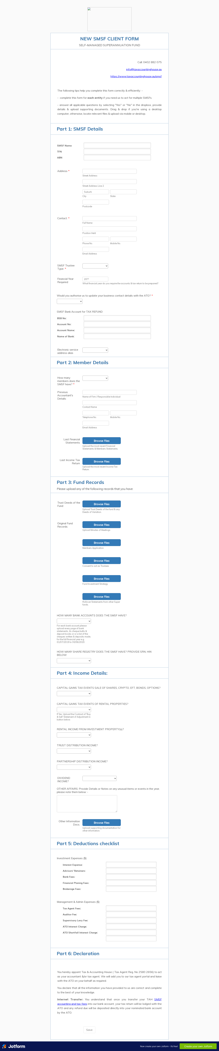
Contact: (63, 218)
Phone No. (87, 243)
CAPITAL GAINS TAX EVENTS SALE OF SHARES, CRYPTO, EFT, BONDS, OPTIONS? (108, 687)
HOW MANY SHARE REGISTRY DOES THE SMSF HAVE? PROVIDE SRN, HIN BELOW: (104, 653)
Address (63, 171)
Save (89, 1029)
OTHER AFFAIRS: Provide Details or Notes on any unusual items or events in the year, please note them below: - (108, 790)
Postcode (87, 206)
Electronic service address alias (67, 351)
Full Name (87, 222)
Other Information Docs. (69, 823)
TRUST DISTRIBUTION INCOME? (77, 745)
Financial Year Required (65, 280)
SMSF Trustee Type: (66, 267)
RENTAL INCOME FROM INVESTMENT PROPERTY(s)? (90, 729)
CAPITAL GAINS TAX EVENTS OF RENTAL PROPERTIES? (92, 704)
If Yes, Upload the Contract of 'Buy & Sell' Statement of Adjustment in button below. (74, 717)
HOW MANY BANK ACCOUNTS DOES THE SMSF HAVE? (92, 615)
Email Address (89, 253)
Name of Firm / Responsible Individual (101, 396)
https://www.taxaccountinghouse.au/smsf (136, 76)
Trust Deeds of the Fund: (68, 504)
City (84, 196)
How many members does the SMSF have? (68, 381)
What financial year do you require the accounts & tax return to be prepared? (120, 283)
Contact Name (89, 407)
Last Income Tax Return (70, 461)
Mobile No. (115, 243)
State (112, 196)
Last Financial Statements (71, 441)
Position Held (89, 233)
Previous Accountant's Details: (65, 395)
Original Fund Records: (65, 525)
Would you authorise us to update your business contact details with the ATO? (105, 295)
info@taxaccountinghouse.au (144, 69)
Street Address (89, 175)
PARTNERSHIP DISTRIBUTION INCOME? (82, 761)
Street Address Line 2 (93, 185)
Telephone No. (89, 417)
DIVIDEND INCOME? (63, 779)
